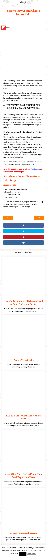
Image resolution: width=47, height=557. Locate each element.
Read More (31, 554)
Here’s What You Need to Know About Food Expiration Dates (23, 476)
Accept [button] (23, 554)
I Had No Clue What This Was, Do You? (23, 417)
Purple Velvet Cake (23, 360)
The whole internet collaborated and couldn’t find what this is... (23, 303)
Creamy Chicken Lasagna (23, 533)
